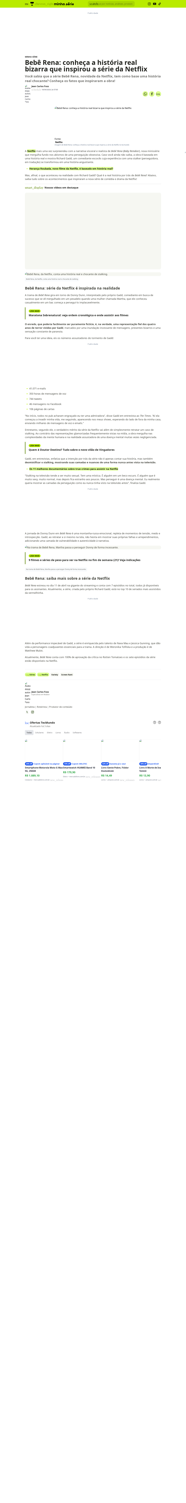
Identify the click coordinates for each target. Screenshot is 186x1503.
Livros (58, 732)
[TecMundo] (32, 4)
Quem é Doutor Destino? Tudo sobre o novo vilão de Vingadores (72, 450)
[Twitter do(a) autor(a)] (27, 712)
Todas (29, 732)
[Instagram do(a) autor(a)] (32, 712)
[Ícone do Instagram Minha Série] (149, 3)
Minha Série (31, 56)
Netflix (59, 142)
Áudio (66, 732)
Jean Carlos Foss (40, 86)
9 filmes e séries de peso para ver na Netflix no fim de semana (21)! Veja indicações (84, 560)
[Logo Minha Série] (64, 3)
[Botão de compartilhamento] (145, 94)
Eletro (49, 732)
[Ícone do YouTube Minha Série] (154, 4)
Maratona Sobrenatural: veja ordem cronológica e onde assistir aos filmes (78, 315)
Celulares (39, 732)
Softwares (77, 732)
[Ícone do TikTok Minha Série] (159, 3)
